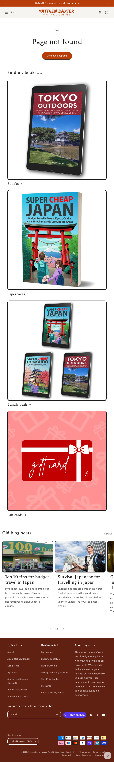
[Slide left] (50, 629)
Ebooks (13, 184)
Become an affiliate (51, 659)
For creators (47, 652)
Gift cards (15, 515)
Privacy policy (84, 752)
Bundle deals (17, 404)
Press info (46, 686)
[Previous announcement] (6, 3)
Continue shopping (57, 56)
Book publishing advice (52, 693)
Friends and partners (18, 696)
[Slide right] (63, 629)
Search (11, 652)
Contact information (83, 755)
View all (108, 534)
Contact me (13, 666)
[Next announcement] (108, 3)
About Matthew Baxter (18, 659)
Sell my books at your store (54, 672)
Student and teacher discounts (17, 681)
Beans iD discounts (17, 690)
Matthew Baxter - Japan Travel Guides (43, 752)
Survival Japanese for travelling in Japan (79, 579)
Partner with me (49, 666)
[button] (6, 12)
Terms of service (100, 752)
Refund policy (67, 755)
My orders (12, 672)
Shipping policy (101, 755)
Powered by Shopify (68, 752)
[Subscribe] (57, 714)
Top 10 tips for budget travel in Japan (27, 579)
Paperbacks (16, 294)
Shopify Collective (50, 679)
